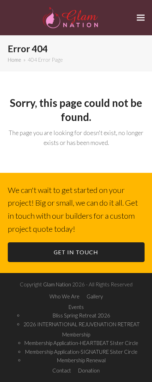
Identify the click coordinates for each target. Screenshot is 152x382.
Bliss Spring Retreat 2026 (81, 315)
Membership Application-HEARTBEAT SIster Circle (81, 343)
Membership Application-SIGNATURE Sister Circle (81, 351)
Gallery (95, 296)
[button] (141, 17)
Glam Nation (57, 284)
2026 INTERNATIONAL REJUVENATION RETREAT (81, 324)
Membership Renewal (81, 360)
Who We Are (64, 296)
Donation (89, 370)
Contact (61, 370)
